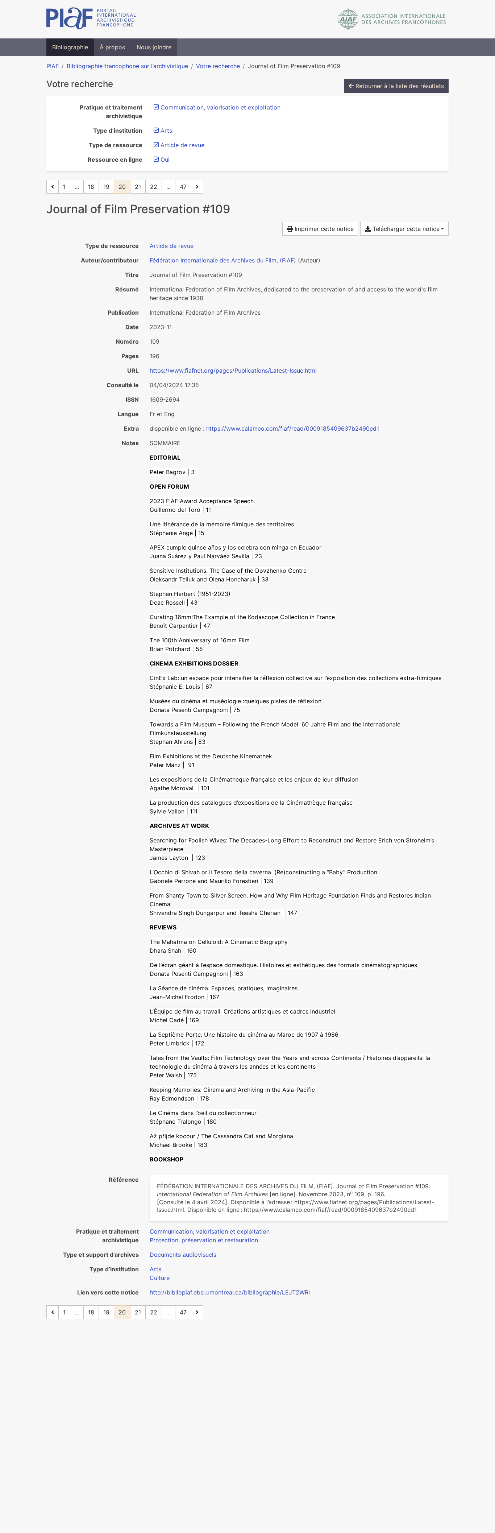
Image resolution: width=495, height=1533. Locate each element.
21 (138, 186)
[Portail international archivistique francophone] (91, 19)
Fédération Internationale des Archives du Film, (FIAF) (223, 260)
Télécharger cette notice (405, 228)
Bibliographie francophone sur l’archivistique (127, 66)
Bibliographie (70, 47)
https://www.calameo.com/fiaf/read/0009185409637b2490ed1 (292, 428)
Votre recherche (218, 66)
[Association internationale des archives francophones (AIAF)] (392, 19)
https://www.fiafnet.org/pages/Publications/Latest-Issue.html (233, 370)
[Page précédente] (52, 187)
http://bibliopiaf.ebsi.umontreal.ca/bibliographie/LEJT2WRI (230, 1292)
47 (183, 186)
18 (91, 186)
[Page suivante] (197, 187)
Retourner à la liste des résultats (399, 86)
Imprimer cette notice (323, 228)
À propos (112, 47)
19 (106, 186)
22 (153, 186)
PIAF (52, 66)
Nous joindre (154, 47)
